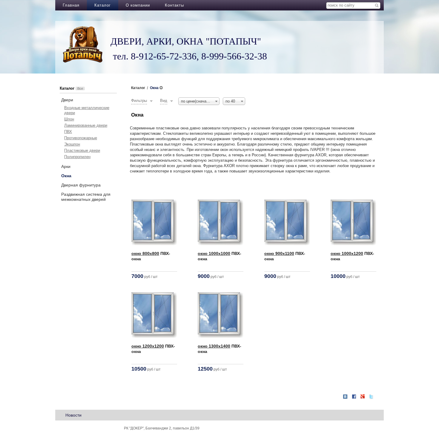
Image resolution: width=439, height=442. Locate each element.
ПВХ (68, 131)
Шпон (69, 119)
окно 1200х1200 (147, 346)
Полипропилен (77, 157)
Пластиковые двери (82, 150)
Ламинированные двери (85, 125)
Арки (65, 166)
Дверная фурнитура (81, 185)
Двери (67, 99)
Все (80, 88)
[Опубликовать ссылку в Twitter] (371, 396)
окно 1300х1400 (214, 346)
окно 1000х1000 (214, 253)
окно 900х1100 (279, 253)
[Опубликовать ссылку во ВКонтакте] (345, 396)
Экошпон (72, 144)
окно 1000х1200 (347, 253)
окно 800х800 (145, 253)
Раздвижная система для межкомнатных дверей (85, 197)
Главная (71, 5)
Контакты (174, 5)
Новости (73, 415)
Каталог (102, 5)
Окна (66, 175)
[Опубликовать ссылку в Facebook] (354, 396)
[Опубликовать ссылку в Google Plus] (362, 396)
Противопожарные (80, 138)
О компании (138, 5)
